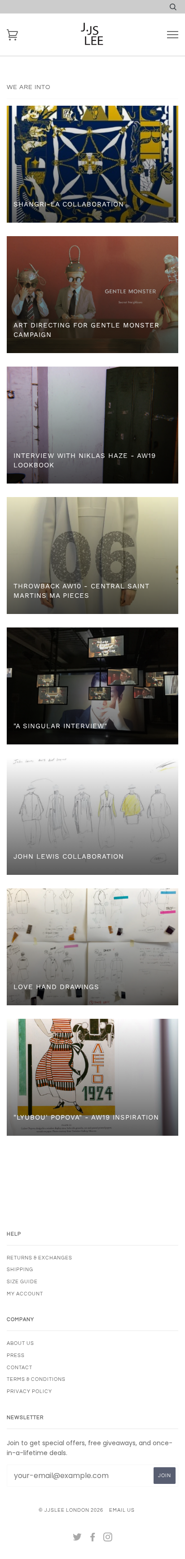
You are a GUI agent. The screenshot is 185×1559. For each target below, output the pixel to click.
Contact (19, 1367)
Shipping (20, 1269)
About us (20, 1343)
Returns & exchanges (39, 1257)
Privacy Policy (29, 1391)
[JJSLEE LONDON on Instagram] (108, 1539)
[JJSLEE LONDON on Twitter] (77, 1539)
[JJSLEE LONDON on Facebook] (92, 1539)
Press (16, 1355)
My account (25, 1293)
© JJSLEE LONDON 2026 (71, 1510)
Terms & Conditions (36, 1379)
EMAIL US (122, 1510)
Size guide (22, 1281)
